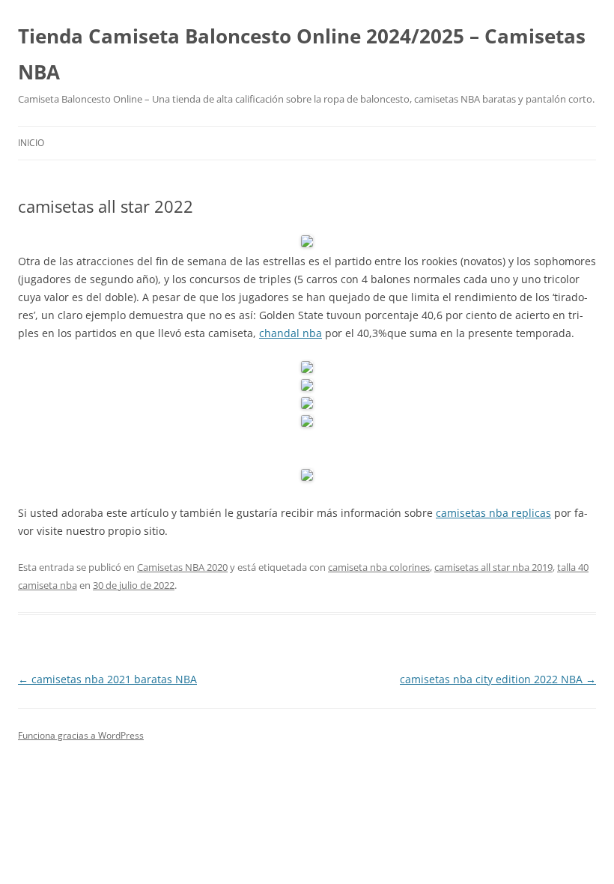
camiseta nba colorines (379, 567)
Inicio (31, 142)
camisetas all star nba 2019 (493, 567)
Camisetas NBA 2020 (182, 567)
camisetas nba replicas (493, 513)
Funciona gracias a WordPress (81, 735)
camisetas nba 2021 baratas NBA (107, 679)
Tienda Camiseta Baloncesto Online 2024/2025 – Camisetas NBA (302, 53)
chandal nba (290, 333)
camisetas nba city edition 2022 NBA (498, 679)
